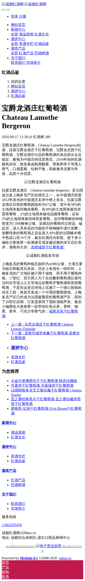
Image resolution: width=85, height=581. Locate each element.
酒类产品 (9, 470)
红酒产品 (18, 480)
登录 (14, 16)
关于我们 (9, 494)
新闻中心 (9, 423)
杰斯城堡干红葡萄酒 (47, 247)
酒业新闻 (18, 432)
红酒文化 (18, 437)
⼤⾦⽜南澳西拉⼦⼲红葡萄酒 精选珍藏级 (44, 381)
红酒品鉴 (18, 96)
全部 (14, 34)
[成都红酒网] (42, 4)
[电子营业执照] (48, 546)
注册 (22, 16)
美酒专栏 (18, 357)
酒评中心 (18, 91)
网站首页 (18, 25)
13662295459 (12, 525)
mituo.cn (65, 558)
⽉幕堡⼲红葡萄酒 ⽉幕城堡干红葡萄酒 (42, 385)
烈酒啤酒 (18, 485)
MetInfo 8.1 (29, 558)
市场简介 (18, 508)
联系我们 (18, 504)
